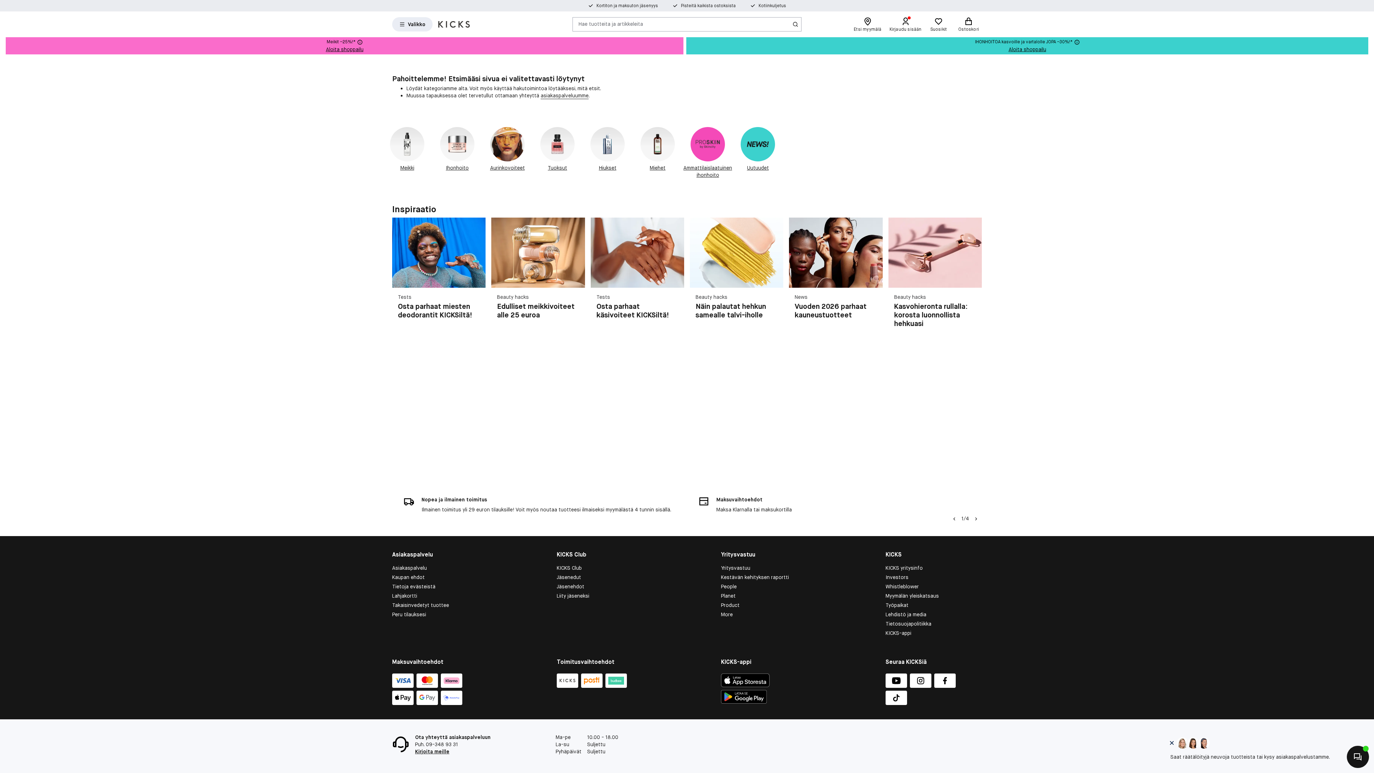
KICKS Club (569, 568)
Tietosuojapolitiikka (908, 624)
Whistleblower (902, 586)
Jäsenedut (569, 577)
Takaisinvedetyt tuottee (420, 605)
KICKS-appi (898, 633)
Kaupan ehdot (408, 577)
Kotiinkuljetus (772, 6)
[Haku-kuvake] (795, 24)
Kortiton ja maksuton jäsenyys (627, 6)
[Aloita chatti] (1358, 757)
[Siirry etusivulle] (454, 24)
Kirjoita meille (432, 751)
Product (730, 605)
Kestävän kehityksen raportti (755, 577)
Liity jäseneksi (573, 596)
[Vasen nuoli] (954, 519)
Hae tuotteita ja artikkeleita (611, 24)
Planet (728, 596)
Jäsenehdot (570, 586)
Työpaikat (897, 605)
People (729, 586)
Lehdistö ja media (906, 614)
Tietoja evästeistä (413, 586)
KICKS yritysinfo (904, 568)
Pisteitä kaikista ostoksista (708, 6)
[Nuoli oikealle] (973, 277)
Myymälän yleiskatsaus (912, 596)
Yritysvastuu (735, 568)
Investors (897, 577)
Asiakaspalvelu (409, 568)
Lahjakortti (404, 596)
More (727, 614)
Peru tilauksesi (409, 614)
